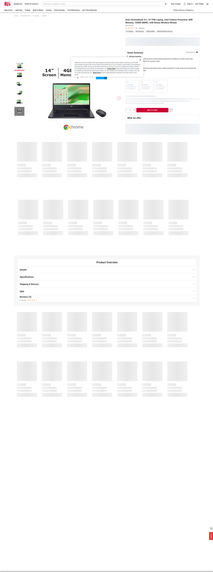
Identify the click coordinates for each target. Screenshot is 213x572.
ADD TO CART (152, 110)
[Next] (119, 98)
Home (16, 16)
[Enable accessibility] (211, 528)
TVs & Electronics (25, 16)
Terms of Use (96, 72)
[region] (107, 67)
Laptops (44, 16)
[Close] (140, 59)
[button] (131, 28)
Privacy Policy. (111, 68)
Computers (36, 16)
